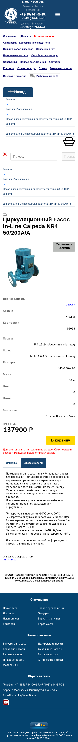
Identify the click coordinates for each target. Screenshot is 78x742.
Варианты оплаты (61, 68)
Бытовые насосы (48, 654)
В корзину (60, 440)
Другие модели (33, 463)
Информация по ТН (47, 76)
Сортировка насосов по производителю (26, 42)
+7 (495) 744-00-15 (27, 684)
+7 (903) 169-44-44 (32, 27)
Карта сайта (45, 624)
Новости (26, 36)
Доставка (54, 62)
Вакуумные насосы (14, 643)
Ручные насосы (12, 654)
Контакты (8, 68)
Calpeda (70, 304)
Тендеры (43, 613)
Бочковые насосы (14, 649)
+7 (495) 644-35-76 (32, 18)
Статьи (43, 68)
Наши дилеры (11, 618)
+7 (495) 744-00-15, (33, 14)
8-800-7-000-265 (33, 1)
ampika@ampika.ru (24, 695)
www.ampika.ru (33, 735)
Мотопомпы (10, 665)
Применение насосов (15, 55)
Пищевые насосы (13, 659)
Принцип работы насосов (18, 49)
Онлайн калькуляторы (44, 55)
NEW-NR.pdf (10, 559)
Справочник (10, 62)
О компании (10, 36)
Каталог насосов (44, 36)
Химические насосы (50, 659)
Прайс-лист (10, 608)
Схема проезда (26, 68)
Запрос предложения (33, 62)
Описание (12, 463)
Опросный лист (45, 49)
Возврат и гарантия (14, 76)
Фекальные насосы (50, 649)
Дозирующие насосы (51, 643)
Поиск (69, 156)
